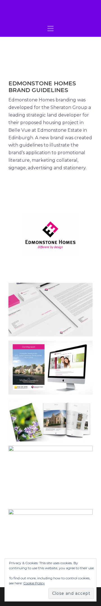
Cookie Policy (34, 583)
